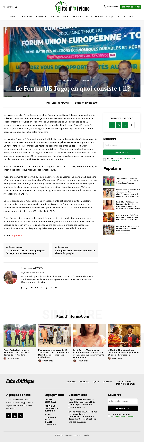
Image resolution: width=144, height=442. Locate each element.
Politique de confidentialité (123, 417)
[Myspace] (36, 287)
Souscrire (120, 152)
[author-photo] (5, 358)
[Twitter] (51, 287)
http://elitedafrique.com (32, 272)
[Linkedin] (31, 287)
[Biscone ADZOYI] (10, 277)
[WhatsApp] (125, 125)
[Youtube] (56, 287)
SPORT (71, 408)
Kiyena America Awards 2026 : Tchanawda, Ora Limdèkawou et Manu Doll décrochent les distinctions (128, 193)
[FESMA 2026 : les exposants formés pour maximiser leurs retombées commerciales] (108, 230)
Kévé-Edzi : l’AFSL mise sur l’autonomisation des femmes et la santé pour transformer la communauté (128, 205)
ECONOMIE (83, 80)
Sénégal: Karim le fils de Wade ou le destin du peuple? (75, 252)
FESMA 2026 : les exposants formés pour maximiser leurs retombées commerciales (127, 229)
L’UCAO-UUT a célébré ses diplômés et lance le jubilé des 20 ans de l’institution (127, 217)
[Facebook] (22, 287)
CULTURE (72, 422)
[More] (132, 125)
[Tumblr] (46, 287)
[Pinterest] (41, 287)
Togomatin (16, 235)
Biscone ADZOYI (60, 103)
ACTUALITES (64, 80)
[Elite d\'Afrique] (72, 7)
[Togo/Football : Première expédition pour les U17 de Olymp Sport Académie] (108, 181)
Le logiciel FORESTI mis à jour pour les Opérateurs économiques (25, 252)
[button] (10, 7)
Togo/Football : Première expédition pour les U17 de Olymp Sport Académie (127, 180)
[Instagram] (26, 287)
